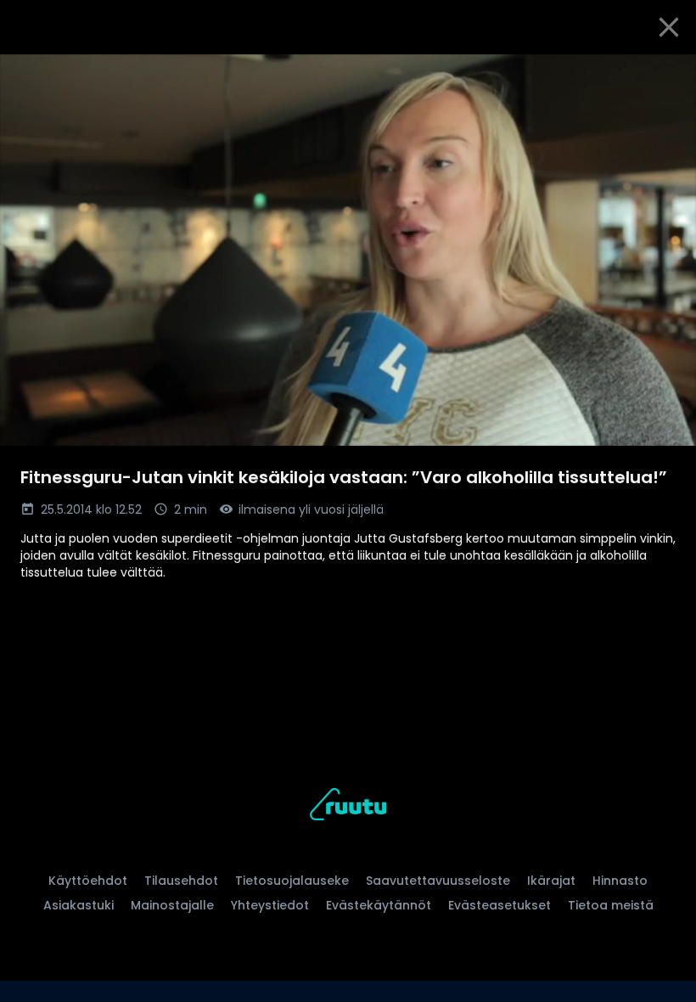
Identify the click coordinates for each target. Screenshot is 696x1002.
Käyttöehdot (87, 880)
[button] (348, 250)
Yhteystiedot (270, 905)
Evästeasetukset (499, 905)
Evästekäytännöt (378, 905)
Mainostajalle (172, 905)
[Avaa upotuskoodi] (663, 74)
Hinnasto (620, 880)
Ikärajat (551, 880)
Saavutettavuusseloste (438, 880)
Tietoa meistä (611, 905)
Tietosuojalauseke (292, 880)
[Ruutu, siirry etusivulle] (348, 807)
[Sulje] (669, 27)
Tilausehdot (181, 880)
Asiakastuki (78, 905)
